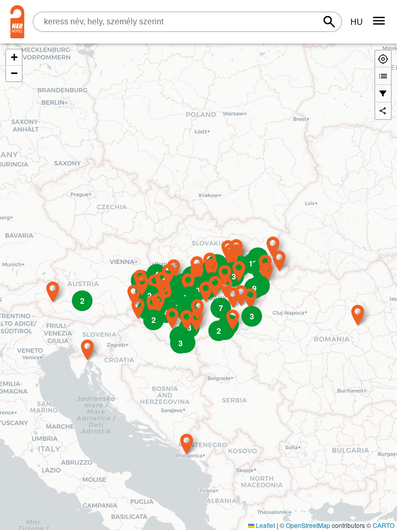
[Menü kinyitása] (379, 20)
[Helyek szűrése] (383, 93)
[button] (186, 444)
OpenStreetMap (308, 525)
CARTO (383, 525)
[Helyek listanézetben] (383, 76)
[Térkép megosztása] (383, 111)
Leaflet (264, 525)
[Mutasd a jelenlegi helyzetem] (383, 58)
